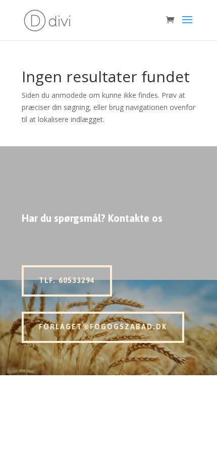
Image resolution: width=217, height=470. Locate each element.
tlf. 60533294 (67, 280)
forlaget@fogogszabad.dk (103, 327)
